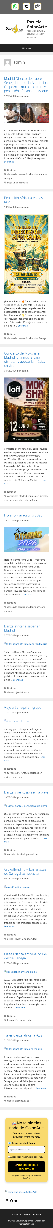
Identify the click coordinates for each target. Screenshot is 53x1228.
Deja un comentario (17, 182)
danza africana (37, 606)
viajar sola (17, 777)
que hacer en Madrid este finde (21, 500)
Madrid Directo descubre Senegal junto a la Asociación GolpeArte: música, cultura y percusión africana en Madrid (26, 84)
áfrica (10, 938)
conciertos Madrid (17, 495)
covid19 (19, 938)
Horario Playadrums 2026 (23, 515)
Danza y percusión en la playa (26, 792)
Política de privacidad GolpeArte (26, 1214)
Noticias (11, 170)
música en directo (37, 495)
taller (29, 1020)
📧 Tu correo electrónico (21, 1143)
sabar (27, 692)
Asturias (11, 854)
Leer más (9, 161)
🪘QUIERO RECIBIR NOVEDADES (26, 1166)
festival (21, 854)
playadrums (32, 854)
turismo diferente (16, 772)
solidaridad (30, 938)
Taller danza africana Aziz (23, 1035)
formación (12, 1020)
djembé (33, 174)
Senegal (43, 338)
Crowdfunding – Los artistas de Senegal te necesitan (25, 871)
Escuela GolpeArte (37, 24)
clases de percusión (17, 174)
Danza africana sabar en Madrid (22, 628)
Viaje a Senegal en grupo (22, 707)
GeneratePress (26, 1223)
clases (10, 692)
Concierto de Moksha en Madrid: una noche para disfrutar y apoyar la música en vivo (24, 359)
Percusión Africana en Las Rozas (23, 199)
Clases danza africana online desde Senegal (25, 956)
